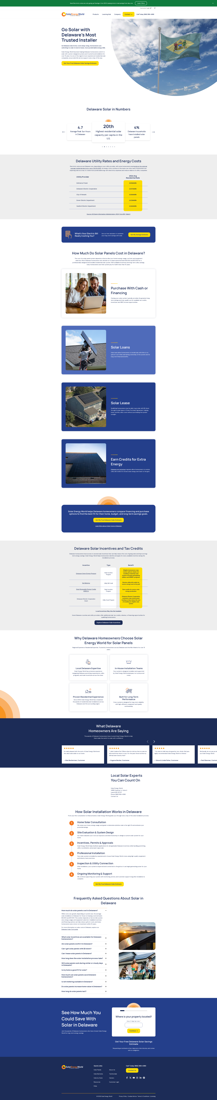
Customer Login (144, 8)
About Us (112, 1070)
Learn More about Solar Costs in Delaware (108, 526)
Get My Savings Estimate (139, 235)
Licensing (152, 1096)
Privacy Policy (123, 1096)
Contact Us (132, 1070)
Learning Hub (106, 14)
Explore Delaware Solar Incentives (108, 623)
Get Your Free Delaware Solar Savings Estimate (80, 63)
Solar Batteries (98, 1074)
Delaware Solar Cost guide (70, 929)
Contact (127, 14)
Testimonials (113, 1074)
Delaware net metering (118, 469)
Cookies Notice (132, 1096)
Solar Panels (97, 1070)
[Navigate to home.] (72, 1067)
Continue (132, 1031)
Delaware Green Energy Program (86, 573)
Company (117, 14)
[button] (63, 132)
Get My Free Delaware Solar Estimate (109, 520)
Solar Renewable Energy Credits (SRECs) (86, 590)
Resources (97, 1082)
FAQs (95, 1086)
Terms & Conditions (143, 1096)
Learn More (141, 3)
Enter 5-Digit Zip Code (133, 1021)
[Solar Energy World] (73, 14)
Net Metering (86, 583)
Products (96, 14)
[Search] (154, 8)
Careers (111, 1078)
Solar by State (98, 1078)
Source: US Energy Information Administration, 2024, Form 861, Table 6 (108, 214)
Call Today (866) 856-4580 (145, 14)
